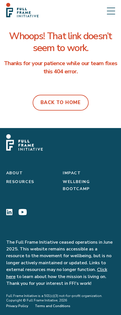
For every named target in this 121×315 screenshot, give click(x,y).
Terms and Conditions (52, 306)
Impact (72, 173)
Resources (20, 181)
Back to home (61, 102)
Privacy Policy (17, 306)
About (14, 173)
